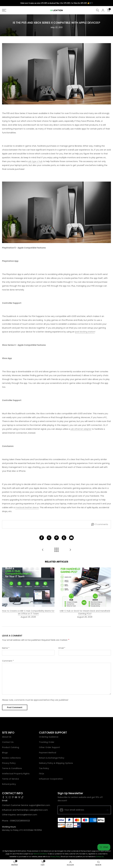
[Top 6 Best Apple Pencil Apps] (70, 550)
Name (5, 648)
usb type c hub (35, 161)
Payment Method (47, 752)
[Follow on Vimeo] (19, 797)
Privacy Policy (9, 763)
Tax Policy (44, 768)
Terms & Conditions (12, 768)
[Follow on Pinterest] (13, 797)
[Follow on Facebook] (3, 797)
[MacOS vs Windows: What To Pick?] (43, 550)
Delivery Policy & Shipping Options (56, 763)
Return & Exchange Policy (51, 758)
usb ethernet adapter (80, 429)
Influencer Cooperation (51, 779)
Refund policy (9, 784)
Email (62, 648)
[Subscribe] (106, 810)
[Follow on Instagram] (9, 797)
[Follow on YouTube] (16, 797)
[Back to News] (56, 550)
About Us (6, 737)
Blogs (5, 752)
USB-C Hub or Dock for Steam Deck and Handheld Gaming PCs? (85, 612)
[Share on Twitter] (49, 537)
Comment (8, 660)
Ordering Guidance (48, 737)
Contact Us (8, 742)
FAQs (41, 773)
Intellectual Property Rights (15, 773)
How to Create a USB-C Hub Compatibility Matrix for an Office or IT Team (28, 612)
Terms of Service (10, 779)
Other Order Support (49, 747)
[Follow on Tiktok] (22, 797)
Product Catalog (10, 747)
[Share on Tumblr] (64, 537)
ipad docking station (85, 331)
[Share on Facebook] (41, 537)
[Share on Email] (71, 537)
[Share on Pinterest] (56, 537)
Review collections (11, 758)
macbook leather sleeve (27, 507)
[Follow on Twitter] (6, 797)
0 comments (101, 524)
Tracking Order (46, 742)
